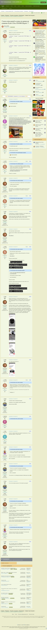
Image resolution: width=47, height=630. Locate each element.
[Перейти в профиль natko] (5, 184)
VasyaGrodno (28, 576)
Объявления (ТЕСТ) (4, 8)
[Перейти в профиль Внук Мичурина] (5, 106)
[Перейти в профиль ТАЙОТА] (5, 422)
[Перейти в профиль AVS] (34, 43)
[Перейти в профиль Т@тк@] (34, 37)
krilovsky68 (19, 270)
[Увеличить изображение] (16, 131)
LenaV (19, 501)
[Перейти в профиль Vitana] (34, 95)
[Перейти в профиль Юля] (34, 133)
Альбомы (2, 11)
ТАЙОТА (5, 416)
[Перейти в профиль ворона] (34, 88)
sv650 (5, 30)
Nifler (5, 80)
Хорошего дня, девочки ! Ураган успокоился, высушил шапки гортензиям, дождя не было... (40, 31)
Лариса (27, 602)
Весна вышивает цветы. (38, 87)
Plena (5, 398)
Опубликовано (13, 30)
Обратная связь (31, 614)
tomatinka (3, 598)
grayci (40, 130)
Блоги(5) (43, 12)
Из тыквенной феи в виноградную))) (38, 84)
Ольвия (27, 585)
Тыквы (40, 85)
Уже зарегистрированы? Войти (34, 2)
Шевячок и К (40, 92)
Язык (13, 614)
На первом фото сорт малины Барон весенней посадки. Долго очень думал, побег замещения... (40, 43)
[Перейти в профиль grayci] (34, 129)
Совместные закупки (40, 81)
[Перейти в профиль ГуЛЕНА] (5, 71)
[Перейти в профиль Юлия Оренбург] (34, 125)
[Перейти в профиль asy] (34, 80)
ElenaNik (5, 115)
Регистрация (43, 2)
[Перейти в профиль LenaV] (5, 452)
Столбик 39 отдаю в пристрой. (39, 56)
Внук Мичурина (5, 100)
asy (36, 81)
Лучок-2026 (37, 91)
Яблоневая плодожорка (4, 597)
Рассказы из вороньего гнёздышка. (39, 89)
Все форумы (31, 11)
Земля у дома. (40, 95)
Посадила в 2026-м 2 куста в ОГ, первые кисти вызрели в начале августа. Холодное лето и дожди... (40, 51)
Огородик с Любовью (39, 146)
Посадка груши (3, 606)
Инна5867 (36, 54)
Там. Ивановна (43, 34)
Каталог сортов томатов (36, 12)
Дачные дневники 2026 (9, 11)
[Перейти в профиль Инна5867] (34, 51)
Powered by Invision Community (23, 628)
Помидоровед (4, 569)
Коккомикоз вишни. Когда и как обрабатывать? (8, 568)
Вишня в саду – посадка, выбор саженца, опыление (9, 572)
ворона (37, 88)
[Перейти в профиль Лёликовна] (34, 84)
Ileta (5, 431)
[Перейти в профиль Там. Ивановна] (34, 31)
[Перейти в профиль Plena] (5, 404)
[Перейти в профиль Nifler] (5, 86)
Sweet (3, 585)
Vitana (37, 95)
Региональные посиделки (19, 11)
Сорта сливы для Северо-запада (6, 584)
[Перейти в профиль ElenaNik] (5, 121)
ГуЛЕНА (5, 65)
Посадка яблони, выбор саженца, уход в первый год (9, 588)
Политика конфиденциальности (23, 614)
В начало (10, 8)
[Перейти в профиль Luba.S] (34, 57)
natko (5, 178)
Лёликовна (37, 85)
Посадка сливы (3, 580)
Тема (16, 614)
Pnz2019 (27, 589)
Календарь (26, 11)
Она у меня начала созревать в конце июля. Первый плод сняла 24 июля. (40, 37)
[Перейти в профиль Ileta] (5, 437)
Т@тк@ (42, 40)
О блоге (36, 80)
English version (40, 617)
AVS (39, 48)
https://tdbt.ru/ (11, 235)
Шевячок (37, 92)
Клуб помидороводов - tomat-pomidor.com (11, 1)
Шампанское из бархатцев (39, 124)
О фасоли (36, 94)
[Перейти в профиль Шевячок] (34, 92)
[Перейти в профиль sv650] (3, 27)
